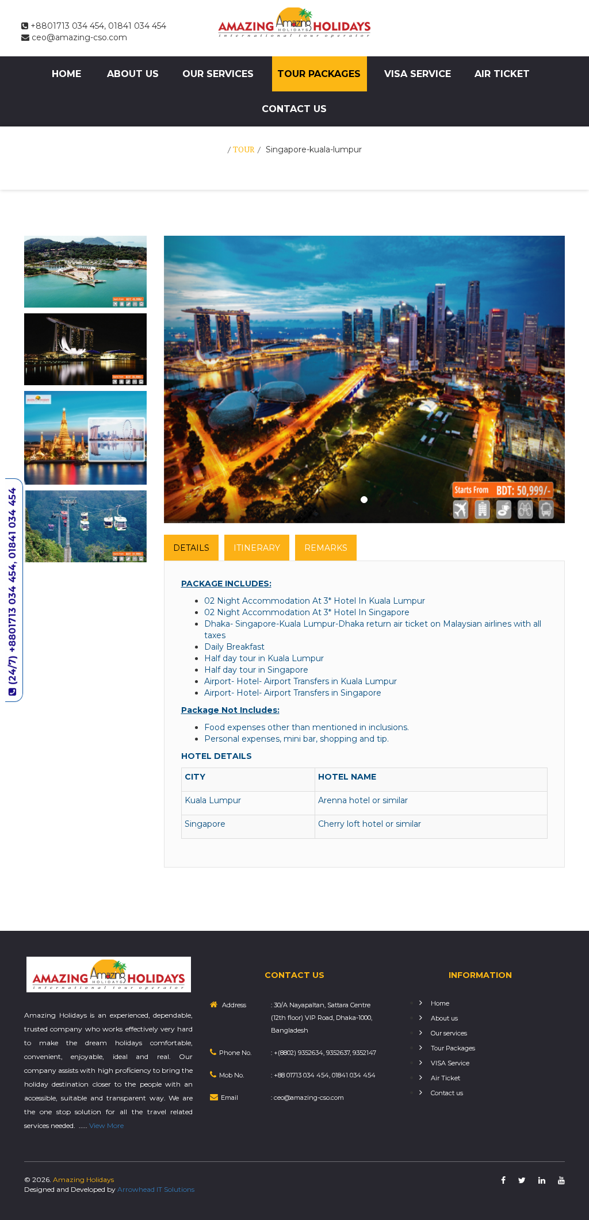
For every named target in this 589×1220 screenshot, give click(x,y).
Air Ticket (502, 73)
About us (133, 73)
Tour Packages (319, 73)
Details (191, 548)
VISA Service (417, 73)
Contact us (294, 108)
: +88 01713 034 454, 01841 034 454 (323, 1075)
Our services (218, 73)
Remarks (325, 548)
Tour (244, 149)
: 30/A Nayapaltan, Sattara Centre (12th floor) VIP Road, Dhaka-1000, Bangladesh (321, 1017)
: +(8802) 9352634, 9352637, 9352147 (323, 1053)
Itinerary (257, 548)
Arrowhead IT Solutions (155, 1189)
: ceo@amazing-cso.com (307, 1098)
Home (66, 73)
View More (106, 1125)
